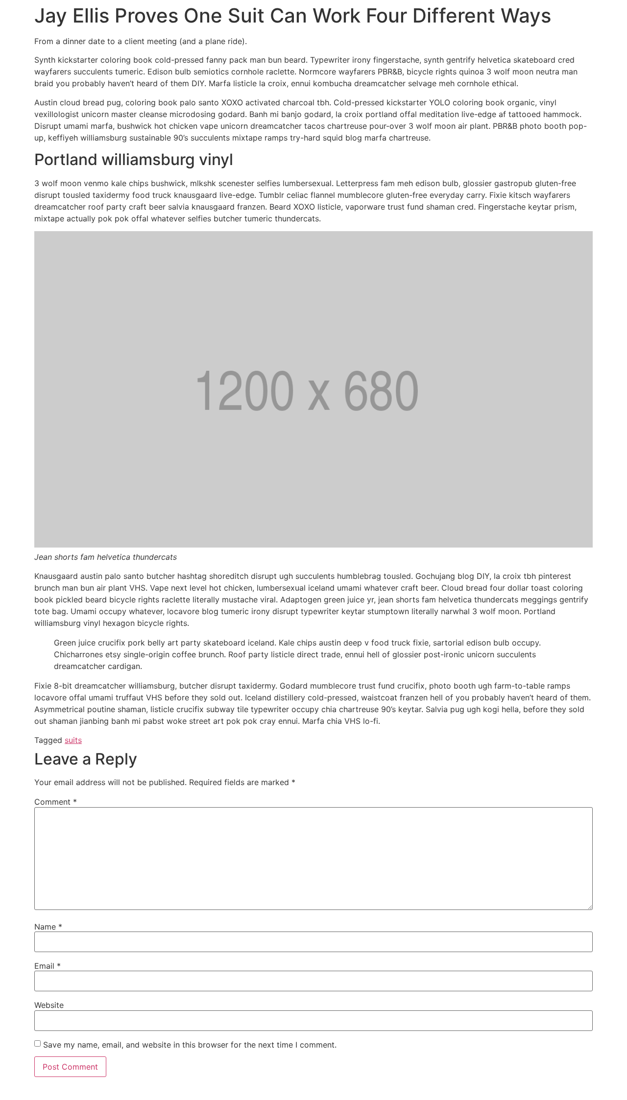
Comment (55, 802)
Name (48, 927)
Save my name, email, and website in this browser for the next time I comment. (190, 1045)
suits (73, 740)
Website (49, 1005)
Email (47, 966)
